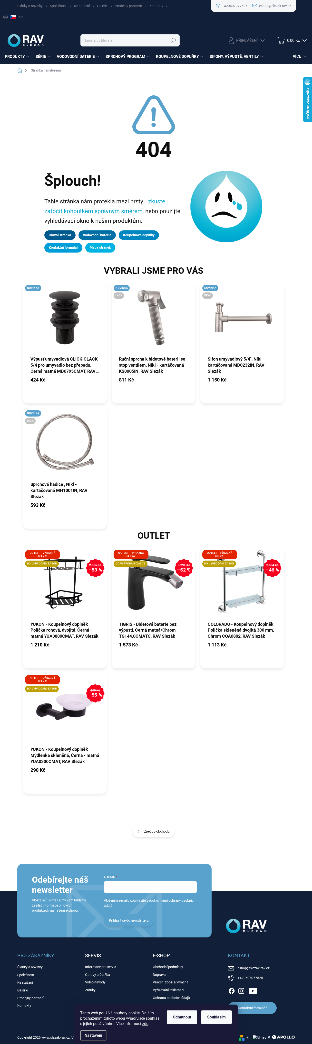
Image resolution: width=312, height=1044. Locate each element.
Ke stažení (82, 6)
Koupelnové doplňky (139, 235)
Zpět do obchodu (157, 831)
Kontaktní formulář (63, 247)
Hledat (173, 40)
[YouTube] (252, 990)
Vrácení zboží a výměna (170, 982)
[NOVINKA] (64, 319)
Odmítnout (182, 1017)
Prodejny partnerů (128, 6)
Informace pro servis (100, 967)
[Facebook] (231, 990)
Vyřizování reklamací (168, 990)
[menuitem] (18, 56)
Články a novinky (30, 6)
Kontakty (156, 6)
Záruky (90, 990)
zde (145, 1023)
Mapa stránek (100, 247)
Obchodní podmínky (168, 967)
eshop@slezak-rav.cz (254, 968)
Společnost (58, 6)
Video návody (95, 982)
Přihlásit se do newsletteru (129, 920)
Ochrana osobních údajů (171, 998)
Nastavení (93, 1035)
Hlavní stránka (60, 235)
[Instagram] (241, 990)
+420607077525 (250, 978)
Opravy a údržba (97, 975)
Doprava (159, 975)
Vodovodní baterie (97, 235)
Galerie (102, 6)
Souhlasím (216, 1017)
